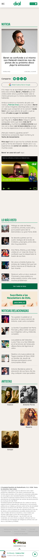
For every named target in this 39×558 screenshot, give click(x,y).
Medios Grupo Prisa (19, 546)
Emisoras (23, 529)
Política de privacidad (19, 531)
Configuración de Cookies (21, 533)
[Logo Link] (17, 3)
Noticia (6, 24)
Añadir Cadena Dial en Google (21, 85)
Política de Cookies (33, 531)
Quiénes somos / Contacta (11, 529)
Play (34, 554)
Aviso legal (32, 529)
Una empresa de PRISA (19, 541)
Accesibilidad (7, 531)
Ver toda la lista (19, 286)
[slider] (19, 550)
